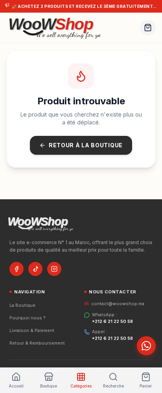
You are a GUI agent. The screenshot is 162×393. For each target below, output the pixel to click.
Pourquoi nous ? (27, 318)
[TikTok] (35, 269)
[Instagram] (54, 269)
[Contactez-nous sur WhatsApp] (146, 345)
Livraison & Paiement (31, 330)
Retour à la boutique (86, 145)
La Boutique (22, 305)
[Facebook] (16, 269)
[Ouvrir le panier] (148, 27)
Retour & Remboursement (37, 343)
